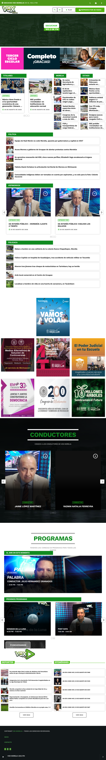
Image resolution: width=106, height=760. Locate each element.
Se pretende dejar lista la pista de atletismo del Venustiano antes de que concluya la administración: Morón (29, 672)
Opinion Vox (14, 220)
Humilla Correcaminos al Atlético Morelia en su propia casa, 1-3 (30, 707)
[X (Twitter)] (90, 3)
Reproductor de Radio (90, 10)
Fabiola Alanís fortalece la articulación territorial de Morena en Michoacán (46, 167)
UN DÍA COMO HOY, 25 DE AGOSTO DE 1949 (76, 681)
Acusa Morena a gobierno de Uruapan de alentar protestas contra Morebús (46, 150)
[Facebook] (101, 3)
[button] (24, 116)
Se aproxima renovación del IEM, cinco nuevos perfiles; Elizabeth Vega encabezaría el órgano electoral (53, 158)
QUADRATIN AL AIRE (67, 629)
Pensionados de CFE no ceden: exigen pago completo (69, 100)
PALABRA (15, 577)
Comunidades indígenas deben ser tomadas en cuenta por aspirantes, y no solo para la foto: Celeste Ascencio (56, 176)
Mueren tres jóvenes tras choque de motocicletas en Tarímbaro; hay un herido (47, 266)
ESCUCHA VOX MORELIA (20, 3)
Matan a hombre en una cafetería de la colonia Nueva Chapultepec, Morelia (46, 249)
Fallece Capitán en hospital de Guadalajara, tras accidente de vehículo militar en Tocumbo (52, 258)
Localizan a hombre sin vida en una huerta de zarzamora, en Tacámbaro (44, 284)
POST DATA (12, 629)
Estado (6, 96)
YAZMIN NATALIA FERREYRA (28, 506)
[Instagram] (96, 3)
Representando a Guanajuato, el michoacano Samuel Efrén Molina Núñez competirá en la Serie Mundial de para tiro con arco (29, 698)
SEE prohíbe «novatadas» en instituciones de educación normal (10, 102)
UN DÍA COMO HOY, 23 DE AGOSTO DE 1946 (76, 698)
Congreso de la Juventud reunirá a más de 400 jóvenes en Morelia (70, 119)
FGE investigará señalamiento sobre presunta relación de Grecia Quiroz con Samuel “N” (39, 104)
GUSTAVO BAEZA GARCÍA (78, 506)
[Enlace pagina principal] (10, 9)
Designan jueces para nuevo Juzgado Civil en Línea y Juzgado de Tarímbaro (96, 119)
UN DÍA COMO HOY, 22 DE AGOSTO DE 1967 (76, 707)
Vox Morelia (17, 731)
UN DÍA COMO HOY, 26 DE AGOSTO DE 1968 (76, 672)
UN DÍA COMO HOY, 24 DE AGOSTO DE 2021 (76, 690)
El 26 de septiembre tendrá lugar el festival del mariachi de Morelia (69, 94)
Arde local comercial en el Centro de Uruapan (33, 275)
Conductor (27, 502)
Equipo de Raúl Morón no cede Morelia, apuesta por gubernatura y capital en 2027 (49, 141)
